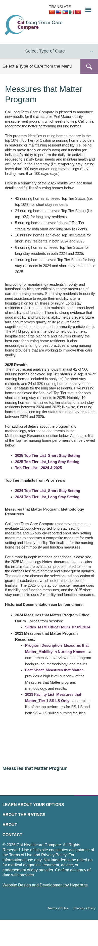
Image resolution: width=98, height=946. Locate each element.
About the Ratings (24, 815)
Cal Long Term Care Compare (34, 25)
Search (89, 66)
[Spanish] (72, 12)
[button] (86, 8)
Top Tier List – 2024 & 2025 (38, 468)
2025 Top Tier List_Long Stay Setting (47, 462)
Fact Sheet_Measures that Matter (54, 670)
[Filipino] (65, 12)
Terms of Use (58, 908)
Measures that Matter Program (35, 768)
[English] (59, 12)
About (10, 825)
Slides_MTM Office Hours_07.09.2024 (57, 627)
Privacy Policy (84, 908)
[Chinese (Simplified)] (52, 12)
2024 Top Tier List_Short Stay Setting (47, 490)
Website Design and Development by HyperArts (45, 885)
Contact (12, 835)
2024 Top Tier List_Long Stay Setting (47, 497)
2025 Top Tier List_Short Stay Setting (47, 455)
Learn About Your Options (33, 805)
